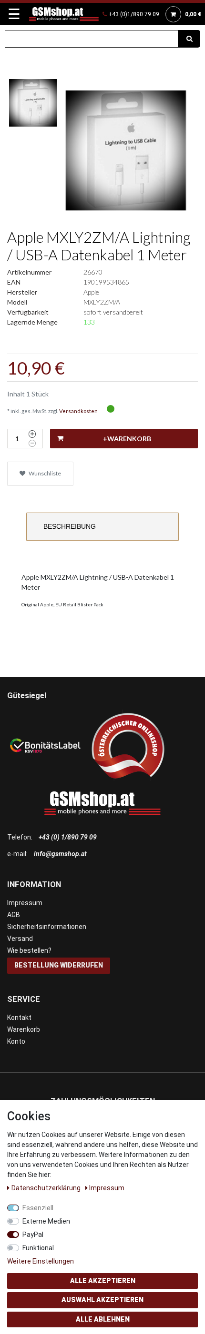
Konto (16, 1041)
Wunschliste (44, 473)
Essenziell (37, 1208)
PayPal (32, 1234)
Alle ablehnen (103, 1319)
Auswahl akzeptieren (103, 1300)
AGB (13, 915)
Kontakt (19, 1017)
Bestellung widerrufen (58, 965)
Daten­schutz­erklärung (46, 1188)
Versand (20, 938)
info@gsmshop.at (60, 854)
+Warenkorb (127, 439)
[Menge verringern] (32, 443)
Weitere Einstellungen (40, 1261)
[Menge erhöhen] (32, 434)
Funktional (38, 1248)
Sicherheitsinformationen (46, 926)
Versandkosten (78, 411)
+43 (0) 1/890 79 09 (68, 837)
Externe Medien (46, 1221)
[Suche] (189, 39)
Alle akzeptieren (102, 1281)
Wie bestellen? (29, 950)
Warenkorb (23, 1029)
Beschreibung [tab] (69, 526)
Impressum (24, 903)
